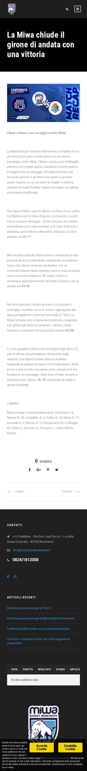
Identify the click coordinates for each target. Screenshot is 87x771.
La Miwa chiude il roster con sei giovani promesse (39, 628)
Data (15, 669)
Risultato (44, 669)
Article (75, 669)
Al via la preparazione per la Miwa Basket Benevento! (40, 618)
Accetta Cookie (41, 747)
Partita (28, 669)
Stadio (60, 669)
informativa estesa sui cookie (56, 758)
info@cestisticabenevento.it (31, 550)
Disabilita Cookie (70, 747)
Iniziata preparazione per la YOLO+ (29, 608)
